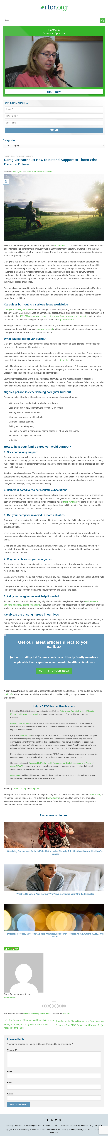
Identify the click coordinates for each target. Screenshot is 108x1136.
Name (10, 1072)
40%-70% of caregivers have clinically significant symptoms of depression (54, 316)
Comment (12, 1050)
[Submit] (102, 20)
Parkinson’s (59, 245)
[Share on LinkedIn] (63, 1006)
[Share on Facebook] (44, 1006)
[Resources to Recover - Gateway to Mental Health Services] (54, 8)
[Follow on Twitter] (56, 1120)
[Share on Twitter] (49, 1006)
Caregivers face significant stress (19, 309)
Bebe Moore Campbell (20, 723)
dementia (64, 360)
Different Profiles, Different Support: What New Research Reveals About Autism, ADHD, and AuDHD (55, 935)
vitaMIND (8, 694)
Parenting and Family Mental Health (18, 156)
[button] (97, 8)
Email (10, 1083)
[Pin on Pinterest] (59, 1006)
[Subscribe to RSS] (60, 1120)
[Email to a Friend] (54, 1006)
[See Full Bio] (17, 997)
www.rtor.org (25, 735)
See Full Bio (10, 997)
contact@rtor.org (73, 1125)
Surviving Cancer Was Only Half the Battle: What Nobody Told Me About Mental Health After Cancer (55, 852)
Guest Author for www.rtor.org (39, 172)
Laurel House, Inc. (53, 1129)
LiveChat (54, 1132)
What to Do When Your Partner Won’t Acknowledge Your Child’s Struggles (55, 894)
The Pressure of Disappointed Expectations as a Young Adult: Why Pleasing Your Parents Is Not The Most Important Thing (29, 1024)
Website (10, 1094)
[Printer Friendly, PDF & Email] (11, 949)
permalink (66, 1014)
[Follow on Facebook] (48, 1120)
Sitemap (9, 1125)
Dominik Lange (20, 788)
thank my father (70, 502)
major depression (65, 319)
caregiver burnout (44, 329)
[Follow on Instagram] (52, 1120)
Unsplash (34, 788)
